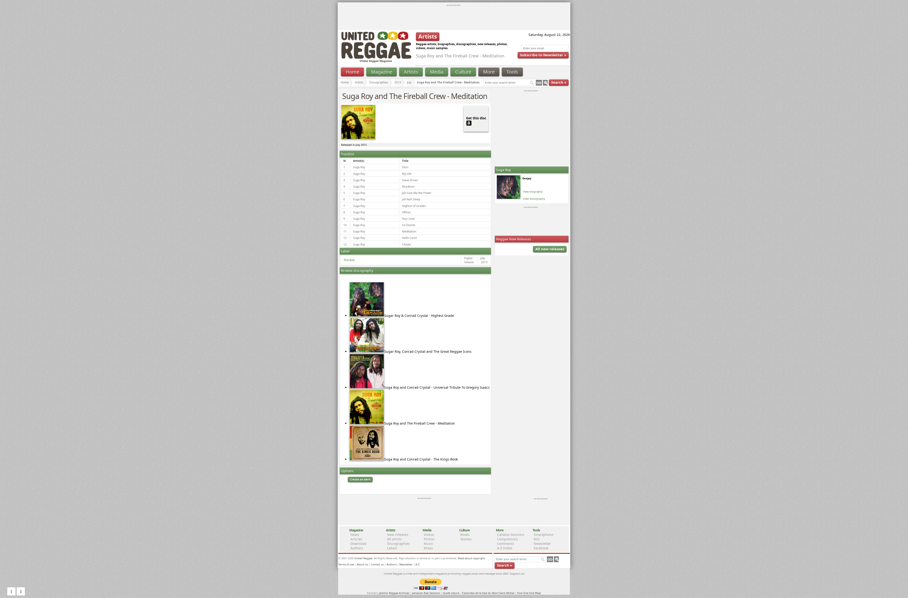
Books (465, 534)
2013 (397, 82)
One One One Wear (529, 593)
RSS (537, 539)
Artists (411, 72)
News (354, 534)
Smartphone (543, 534)
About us (362, 564)
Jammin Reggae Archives (394, 593)
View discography (534, 198)
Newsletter (542, 543)
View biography (533, 191)
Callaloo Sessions (510, 534)
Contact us (377, 564)
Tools (512, 72)
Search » (558, 82)
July (409, 82)
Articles (356, 539)
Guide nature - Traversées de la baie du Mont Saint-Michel (478, 593)
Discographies (378, 82)
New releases (397, 534)
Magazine (381, 72)
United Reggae (363, 558)
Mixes (428, 548)
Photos (429, 539)
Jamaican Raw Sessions (426, 593)
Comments (505, 543)
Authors (356, 548)
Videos (429, 534)
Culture (463, 72)
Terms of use (346, 564)
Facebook (541, 548)
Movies (465, 539)
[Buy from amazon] (469, 122)
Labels (392, 548)
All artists (394, 539)
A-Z (417, 564)
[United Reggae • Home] (376, 58)
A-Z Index (504, 548)
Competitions (507, 539)
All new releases (549, 248)
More (489, 72)
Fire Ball (349, 260)
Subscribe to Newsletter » (543, 54)
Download (358, 543)
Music (428, 543)
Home (352, 72)
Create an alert (360, 479)
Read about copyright (471, 558)
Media (436, 72)
